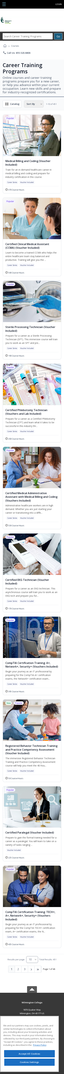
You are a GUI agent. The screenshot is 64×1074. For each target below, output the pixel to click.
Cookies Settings (29, 1062)
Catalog (14, 103)
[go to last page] (38, 969)
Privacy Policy (39, 1045)
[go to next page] (31, 969)
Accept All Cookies (29, 1053)
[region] (29, 1044)
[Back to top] (32, 1004)
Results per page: (16, 959)
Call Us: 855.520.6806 (16, 52)
